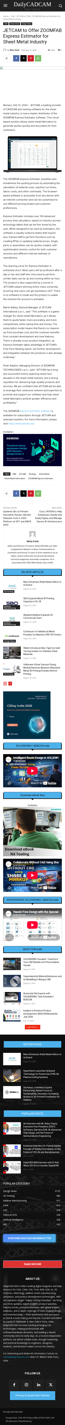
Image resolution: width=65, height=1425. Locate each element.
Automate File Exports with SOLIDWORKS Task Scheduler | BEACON (38, 996)
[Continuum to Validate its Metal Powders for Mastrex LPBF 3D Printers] (12, 636)
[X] (23, 58)
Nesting (32, 474)
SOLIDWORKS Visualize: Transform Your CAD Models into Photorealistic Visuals (41, 962)
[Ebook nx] (32, 831)
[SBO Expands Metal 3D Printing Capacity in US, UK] (12, 603)
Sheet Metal (14, 24)
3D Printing (8, 591)
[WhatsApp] (38, 58)
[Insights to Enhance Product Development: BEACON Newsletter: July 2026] (12, 1015)
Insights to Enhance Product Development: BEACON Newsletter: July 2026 (40, 1013)
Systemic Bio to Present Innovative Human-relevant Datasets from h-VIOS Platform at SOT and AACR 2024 (17, 518)
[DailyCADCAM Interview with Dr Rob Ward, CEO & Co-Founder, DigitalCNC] (12, 1167)
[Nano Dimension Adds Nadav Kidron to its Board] (12, 586)
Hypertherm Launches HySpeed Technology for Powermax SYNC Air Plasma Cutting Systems (41, 1074)
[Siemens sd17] (32, 450)
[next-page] (10, 684)
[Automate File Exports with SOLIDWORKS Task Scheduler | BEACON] (12, 998)
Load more (31, 1027)
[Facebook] (16, 58)
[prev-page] (5, 684)
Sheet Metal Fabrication (14, 478)
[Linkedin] (38, 1385)
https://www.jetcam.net (21, 423)
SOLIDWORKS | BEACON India (32, 746)
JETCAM (22, 474)
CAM (13, 16)
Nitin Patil (14, 50)
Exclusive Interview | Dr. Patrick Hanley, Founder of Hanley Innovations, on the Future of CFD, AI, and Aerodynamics (42, 1149)
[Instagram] (26, 1385)
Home (6, 16)
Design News (26, 24)
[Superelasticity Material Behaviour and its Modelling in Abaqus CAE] (12, 981)
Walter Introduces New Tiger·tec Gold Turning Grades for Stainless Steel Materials (41, 651)
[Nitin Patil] (5, 50)
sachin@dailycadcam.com (16, 1356)
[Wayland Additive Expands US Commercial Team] (12, 620)
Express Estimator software (35, 410)
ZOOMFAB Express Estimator (40, 478)
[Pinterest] (31, 58)
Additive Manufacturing (10, 607)
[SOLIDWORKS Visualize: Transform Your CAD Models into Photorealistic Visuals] (12, 964)
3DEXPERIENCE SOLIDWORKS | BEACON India (32, 900)
